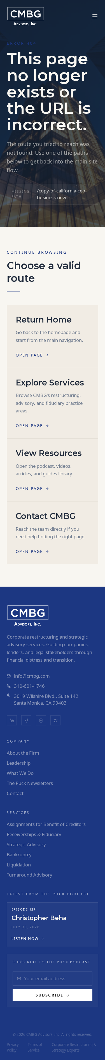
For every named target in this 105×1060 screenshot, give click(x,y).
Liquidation (19, 864)
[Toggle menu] (95, 16)
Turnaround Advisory (29, 874)
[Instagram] (41, 720)
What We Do (20, 773)
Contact (15, 793)
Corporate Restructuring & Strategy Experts (74, 1047)
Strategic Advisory (26, 844)
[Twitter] (55, 720)
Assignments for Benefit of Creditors (46, 824)
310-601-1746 (29, 686)
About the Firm (23, 753)
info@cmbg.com (32, 676)
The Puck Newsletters (30, 783)
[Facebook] (26, 720)
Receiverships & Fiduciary (34, 834)
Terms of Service (35, 1047)
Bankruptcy (19, 854)
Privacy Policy (13, 1047)
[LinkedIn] (12, 720)
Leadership (19, 763)
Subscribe (49, 995)
